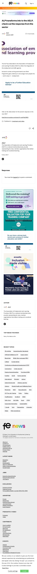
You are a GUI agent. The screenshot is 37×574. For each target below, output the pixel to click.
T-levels (7, 407)
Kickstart (16, 379)
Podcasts (5, 515)
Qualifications (8, 397)
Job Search (6, 479)
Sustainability (23, 404)
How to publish (7, 525)
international (8, 379)
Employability (6, 463)
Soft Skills (15, 400)
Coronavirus (8, 369)
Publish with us (7, 446)
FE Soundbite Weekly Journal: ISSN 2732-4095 (15, 491)
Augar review (24, 354)
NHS (30, 390)
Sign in (32, 3)
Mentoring (7, 390)
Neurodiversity (22, 390)
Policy (20, 393)
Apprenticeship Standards (20, 351)
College (7, 361)
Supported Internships (11, 404)
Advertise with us (7, 448)
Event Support (6, 507)
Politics (26, 393)
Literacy (7, 386)
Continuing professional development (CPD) (17, 365)
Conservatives (15, 361)
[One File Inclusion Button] (18, 263)
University (29, 407)
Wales (6, 411)
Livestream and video (18, 121)
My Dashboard (7, 530)
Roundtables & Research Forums (11, 552)
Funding (7, 375)
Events (4, 531)
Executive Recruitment (9, 477)
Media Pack (6, 500)
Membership (6, 535)
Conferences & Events (8, 546)
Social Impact (6, 467)
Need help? (6, 536)
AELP (7, 33)
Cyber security (18, 369)
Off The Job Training (10, 393)
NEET (14, 390)
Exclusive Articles (7, 487)
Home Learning (21, 375)
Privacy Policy (6, 450)
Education (5, 460)
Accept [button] (24, 571)
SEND (24, 397)
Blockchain (8, 358)
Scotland (17, 397)
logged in (16, 177)
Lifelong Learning (22, 383)
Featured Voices (7, 489)
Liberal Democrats (10, 383)
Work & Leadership (8, 464)
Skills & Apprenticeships (9, 466)
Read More (5, 568)
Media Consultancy (8, 505)
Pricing (4, 499)
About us (5, 442)
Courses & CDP (7, 548)
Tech (13, 407)
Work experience (15, 411)
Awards (5, 544)
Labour (24, 379)
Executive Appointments (9, 476)
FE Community (7, 445)
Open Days (6, 551)
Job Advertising (7, 504)
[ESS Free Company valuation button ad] (18, 220)
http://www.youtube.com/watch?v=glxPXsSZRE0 (15, 117)
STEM (28, 400)
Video (4, 517)
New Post (5, 528)
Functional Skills (25, 372)
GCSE (13, 375)
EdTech (4, 461)
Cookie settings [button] (13, 571)
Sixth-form (8, 400)
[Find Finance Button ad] (18, 199)
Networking (6, 549)
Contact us (6, 443)
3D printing (8, 351)
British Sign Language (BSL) (20, 358)
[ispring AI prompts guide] (18, 284)
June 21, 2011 (9, 35)
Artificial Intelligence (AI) (11, 354)
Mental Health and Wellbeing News (21, 386)
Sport (22, 400)
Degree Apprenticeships (11, 372)
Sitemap (5, 451)
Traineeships (20, 407)
